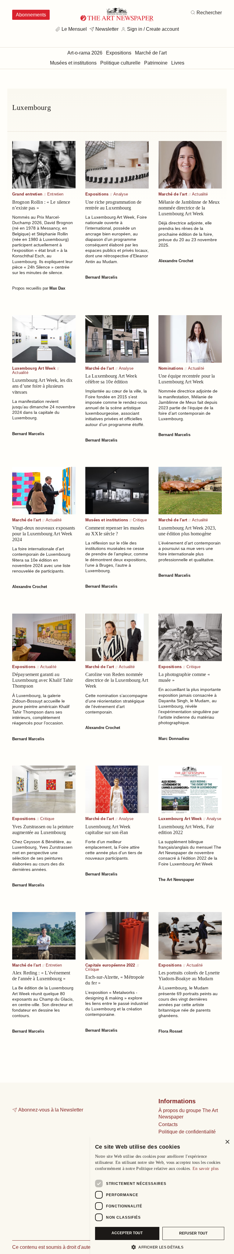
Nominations (170, 368)
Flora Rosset (170, 1031)
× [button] (227, 1142)
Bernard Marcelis (101, 277)
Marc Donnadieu (173, 738)
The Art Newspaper (176, 879)
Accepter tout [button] (127, 1233)
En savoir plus (205, 1168)
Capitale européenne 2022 (110, 965)
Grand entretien (27, 194)
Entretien (55, 194)
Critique (140, 520)
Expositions (96, 194)
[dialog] (162, 1195)
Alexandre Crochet (175, 261)
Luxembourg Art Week (33, 368)
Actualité (200, 194)
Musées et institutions (106, 520)
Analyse (120, 194)
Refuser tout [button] (193, 1233)
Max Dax (57, 288)
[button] (159, 1247)
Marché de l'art (172, 194)
